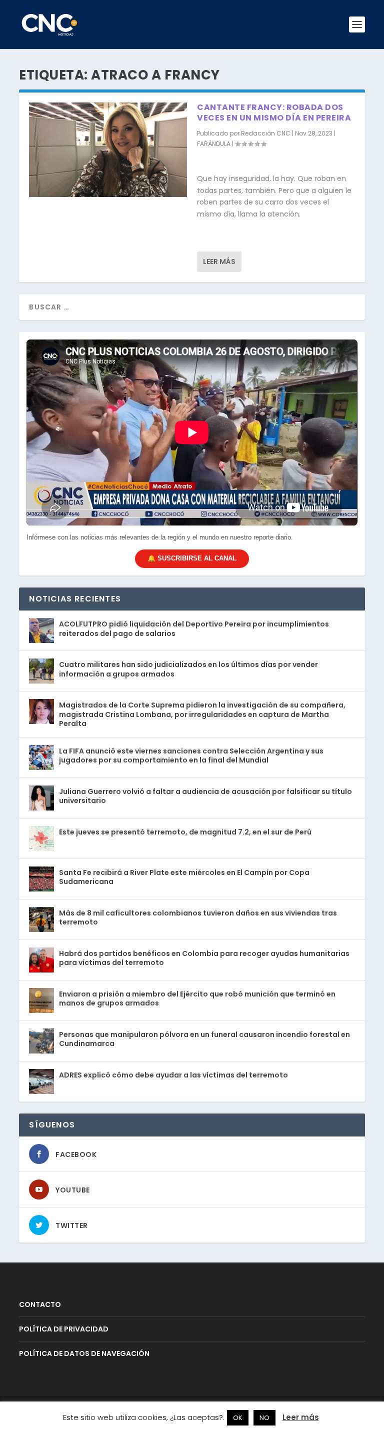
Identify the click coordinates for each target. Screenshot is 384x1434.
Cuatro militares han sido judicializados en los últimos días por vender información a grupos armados (188, 669)
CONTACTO (40, 1305)
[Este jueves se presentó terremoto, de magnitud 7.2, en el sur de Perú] (41, 838)
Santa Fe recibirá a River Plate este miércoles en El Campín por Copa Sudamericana (184, 877)
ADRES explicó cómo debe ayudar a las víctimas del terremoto (173, 1075)
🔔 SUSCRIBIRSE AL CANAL (192, 558)
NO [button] (265, 1417)
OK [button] (237, 1417)
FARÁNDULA (213, 144)
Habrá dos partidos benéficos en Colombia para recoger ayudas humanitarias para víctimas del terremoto (204, 958)
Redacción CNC (265, 133)
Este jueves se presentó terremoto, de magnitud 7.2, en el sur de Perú (185, 832)
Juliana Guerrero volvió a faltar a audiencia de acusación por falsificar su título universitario (205, 796)
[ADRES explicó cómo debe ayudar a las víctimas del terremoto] (41, 1081)
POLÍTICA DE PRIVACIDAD (63, 1329)
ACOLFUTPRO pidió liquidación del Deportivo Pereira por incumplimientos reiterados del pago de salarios (194, 628)
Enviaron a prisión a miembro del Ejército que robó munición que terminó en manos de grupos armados (197, 998)
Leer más (219, 261)
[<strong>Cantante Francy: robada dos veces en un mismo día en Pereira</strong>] (108, 149)
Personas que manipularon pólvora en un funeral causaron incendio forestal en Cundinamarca (204, 1039)
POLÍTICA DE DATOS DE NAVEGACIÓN (84, 1353)
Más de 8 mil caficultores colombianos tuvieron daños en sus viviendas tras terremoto (198, 917)
